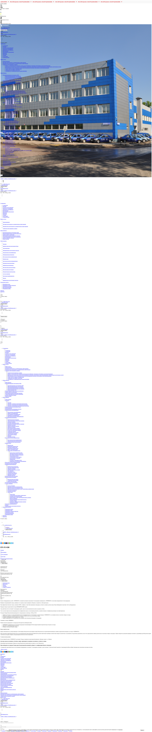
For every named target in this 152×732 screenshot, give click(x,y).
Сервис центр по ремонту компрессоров (13, 68)
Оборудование (3, 87)
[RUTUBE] (3, 170)
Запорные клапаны (9, 104)
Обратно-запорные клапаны (11, 108)
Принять (142, 730)
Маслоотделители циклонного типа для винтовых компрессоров (18, 150)
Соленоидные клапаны (10, 116)
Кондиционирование (7, 164)
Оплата (4, 585)
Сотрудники (5, 56)
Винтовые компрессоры (10, 125)
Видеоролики (5, 51)
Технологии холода (4, 158)
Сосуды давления (6, 147)
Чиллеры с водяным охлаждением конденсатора (15, 90)
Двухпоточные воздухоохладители (12, 121)
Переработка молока (7, 163)
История (4, 46)
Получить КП (3, 579)
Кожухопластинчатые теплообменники (13, 101)
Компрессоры (6, 123)
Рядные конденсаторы (9, 145)
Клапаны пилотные (9, 107)
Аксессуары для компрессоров (11, 129)
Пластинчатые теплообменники (9, 97)
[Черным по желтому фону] (0, 13)
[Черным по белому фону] (0, 9)
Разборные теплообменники (11, 100)
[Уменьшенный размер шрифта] (1, 4)
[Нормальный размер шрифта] (1, 6)
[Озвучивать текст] (1, 21)
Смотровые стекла (9, 137)
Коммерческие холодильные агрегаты (10, 156)
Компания (2, 654)
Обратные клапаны (9, 109)
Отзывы (4, 55)
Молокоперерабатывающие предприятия (13, 78)
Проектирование (6, 61)
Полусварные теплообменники (11, 99)
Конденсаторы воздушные (8, 143)
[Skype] (11, 543)
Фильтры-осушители (9, 139)
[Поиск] (1, 175)
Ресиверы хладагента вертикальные (12, 148)
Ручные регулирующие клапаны (11, 113)
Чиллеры (5, 89)
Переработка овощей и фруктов (9, 161)
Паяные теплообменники (10, 98)
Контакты (2, 168)
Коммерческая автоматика (8, 132)
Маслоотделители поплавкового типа (12, 149)
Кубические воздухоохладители (11, 122)
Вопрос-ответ (3, 697)
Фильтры (7, 118)
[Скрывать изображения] (1, 18)
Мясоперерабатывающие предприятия (13, 76)
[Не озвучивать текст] (1, 22)
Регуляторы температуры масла (11, 112)
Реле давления (8, 136)
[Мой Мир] (4, 543)
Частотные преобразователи (8, 154)
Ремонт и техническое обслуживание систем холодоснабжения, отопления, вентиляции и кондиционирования (27, 65)
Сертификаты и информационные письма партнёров (16, 71)
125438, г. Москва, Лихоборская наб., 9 (8, 34)
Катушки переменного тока (10, 105)
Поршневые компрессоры (10, 124)
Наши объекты (3, 73)
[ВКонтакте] (1, 543)
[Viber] (8, 543)
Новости (2, 167)
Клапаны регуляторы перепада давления (13, 106)
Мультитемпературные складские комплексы (12, 80)
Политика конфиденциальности (6, 722)
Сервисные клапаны (9, 114)
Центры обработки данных (8, 84)
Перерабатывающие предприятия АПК (11, 75)
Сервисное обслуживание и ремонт (10, 64)
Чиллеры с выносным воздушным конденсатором (15, 91)
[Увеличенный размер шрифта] (1, 7)
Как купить (5, 584)
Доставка (5, 586)
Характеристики (6, 582)
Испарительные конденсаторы (9, 146)
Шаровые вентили (9, 140)
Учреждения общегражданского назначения (12, 83)
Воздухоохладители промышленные (10, 130)
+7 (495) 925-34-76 (6, 27)
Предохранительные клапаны (11, 111)
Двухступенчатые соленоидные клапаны (13, 103)
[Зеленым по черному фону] (0, 15)
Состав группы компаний (8, 47)
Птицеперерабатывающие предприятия (13, 77)
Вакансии (5, 53)
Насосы (4, 155)
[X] (6, 543)
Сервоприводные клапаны (10, 115)
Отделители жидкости (9, 151)
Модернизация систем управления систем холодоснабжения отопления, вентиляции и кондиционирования (27, 67)
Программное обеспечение (8, 52)
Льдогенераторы (6, 95)
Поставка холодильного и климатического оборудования (14, 62)
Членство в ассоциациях (8, 48)
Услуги (1, 690)
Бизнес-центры (6, 85)
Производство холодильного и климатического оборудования (15, 63)
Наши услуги (3, 59)
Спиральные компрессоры (10, 127)
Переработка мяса (6, 160)
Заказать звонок (4, 186)
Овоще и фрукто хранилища (8, 81)
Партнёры (5, 54)
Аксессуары (7, 153)
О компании (2, 43)
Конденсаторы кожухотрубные (9, 141)
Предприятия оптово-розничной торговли (11, 82)
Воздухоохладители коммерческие (10, 120)
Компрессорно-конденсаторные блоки (10, 94)
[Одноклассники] (3, 543)
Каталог (2, 669)
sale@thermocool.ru (4, 32)
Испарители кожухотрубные (8, 131)
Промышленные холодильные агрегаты (11, 96)
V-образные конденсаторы (10, 144)
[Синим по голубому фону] (0, 12)
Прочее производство (9, 79)
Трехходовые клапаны (9, 117)
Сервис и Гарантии (7, 587)
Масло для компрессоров (10, 128)
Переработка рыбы (7, 165)
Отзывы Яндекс (6, 57)
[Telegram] (3, 171)
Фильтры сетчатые (9, 119)
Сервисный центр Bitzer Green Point (12, 69)
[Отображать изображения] (1, 17)
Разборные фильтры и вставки (11, 135)
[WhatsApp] (9, 543)
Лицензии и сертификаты (8, 49)
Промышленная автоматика (8, 102)
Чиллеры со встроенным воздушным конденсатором (16, 92)
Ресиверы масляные (9, 152)
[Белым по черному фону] (0, 11)
